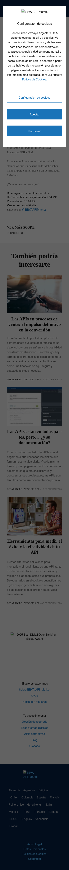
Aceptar (34, 114)
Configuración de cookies (34, 97)
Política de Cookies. (34, 79)
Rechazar (34, 131)
